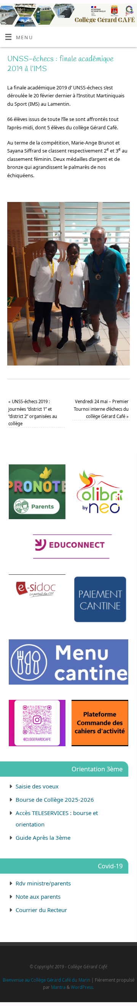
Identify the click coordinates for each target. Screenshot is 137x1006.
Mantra (58, 987)
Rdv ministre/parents (43, 883)
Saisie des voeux (37, 786)
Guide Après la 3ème (43, 837)
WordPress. (82, 987)
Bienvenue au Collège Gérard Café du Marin (46, 980)
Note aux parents (38, 896)
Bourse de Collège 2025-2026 (55, 799)
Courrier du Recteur (41, 910)
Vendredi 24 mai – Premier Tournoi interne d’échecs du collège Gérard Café (101, 409)
